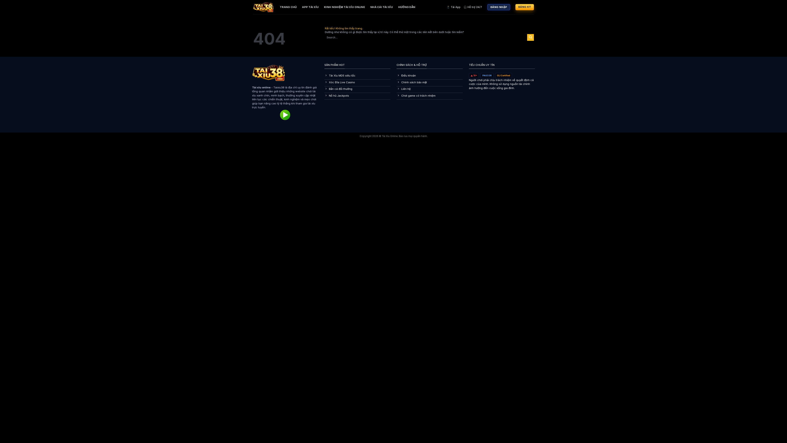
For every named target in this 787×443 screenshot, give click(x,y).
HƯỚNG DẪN (406, 7)
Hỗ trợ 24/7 (473, 7)
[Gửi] (530, 37)
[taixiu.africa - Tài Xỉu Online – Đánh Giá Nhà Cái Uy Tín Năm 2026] (263, 7)
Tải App (454, 7)
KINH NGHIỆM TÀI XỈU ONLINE (344, 7)
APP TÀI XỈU (310, 7)
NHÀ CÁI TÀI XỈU (381, 7)
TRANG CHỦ (288, 7)
